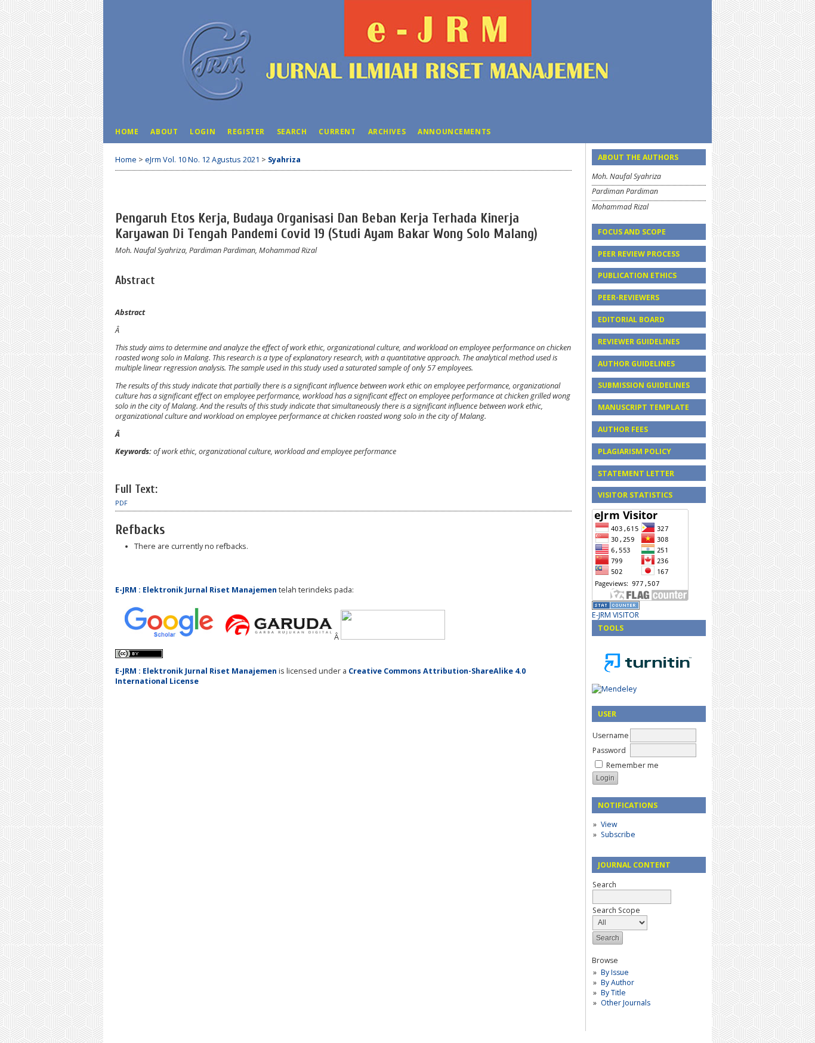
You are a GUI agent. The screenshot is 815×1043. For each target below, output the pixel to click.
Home (126, 131)
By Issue (615, 972)
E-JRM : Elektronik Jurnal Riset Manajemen (197, 590)
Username (610, 735)
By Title (613, 993)
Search (292, 131)
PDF (121, 503)
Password (609, 750)
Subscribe (618, 834)
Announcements (454, 131)
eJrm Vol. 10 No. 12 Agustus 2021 (202, 160)
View (609, 824)
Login (202, 131)
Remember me (632, 765)
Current (337, 131)
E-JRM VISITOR (615, 615)
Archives (387, 131)
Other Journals (625, 1003)
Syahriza (284, 160)
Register (246, 131)
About (164, 131)
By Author (617, 982)
